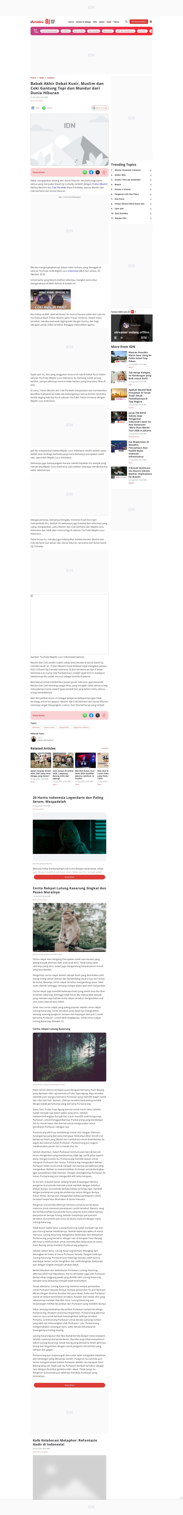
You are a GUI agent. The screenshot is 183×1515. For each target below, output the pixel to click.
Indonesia (73, 270)
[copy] (104, 172)
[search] (126, 21)
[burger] (150, 21)
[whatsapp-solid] (85, 172)
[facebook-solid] (91, 172)
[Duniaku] (43, 22)
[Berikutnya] (109, 763)
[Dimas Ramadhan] (33, 739)
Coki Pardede (59, 187)
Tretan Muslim (100, 184)
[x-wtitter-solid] (98, 172)
